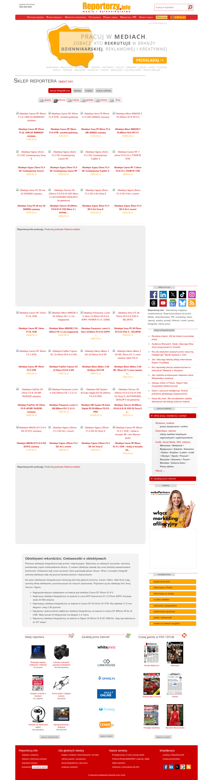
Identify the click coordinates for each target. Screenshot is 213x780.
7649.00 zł (95, 450)
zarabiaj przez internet (165, 478)
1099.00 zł (31, 212)
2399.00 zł (31, 373)
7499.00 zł (63, 412)
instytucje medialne (69, 767)
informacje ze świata (164, 593)
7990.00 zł (63, 450)
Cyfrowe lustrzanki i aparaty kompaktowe (61, 664)
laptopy (77, 90)
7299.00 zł (31, 139)
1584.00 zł (128, 377)
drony (117, 100)
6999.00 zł (31, 415)
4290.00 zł (95, 212)
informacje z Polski (163, 587)
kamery (103, 100)
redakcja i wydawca (30, 755)
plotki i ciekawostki (163, 617)
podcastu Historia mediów (67, 229)
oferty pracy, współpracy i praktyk (170, 415)
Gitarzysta (175, 665)
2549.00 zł (63, 335)
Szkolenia (162, 17)
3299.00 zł (128, 415)
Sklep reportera (118, 763)
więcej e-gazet (163, 737)
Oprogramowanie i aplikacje (61, 727)
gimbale (89, 100)
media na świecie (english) (167, 623)
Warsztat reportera (75, 17)
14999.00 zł (95, 415)
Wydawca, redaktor (164, 423)
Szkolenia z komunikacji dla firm (125, 767)
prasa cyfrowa (104, 90)
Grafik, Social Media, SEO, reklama (172, 442)
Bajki (147, 759)
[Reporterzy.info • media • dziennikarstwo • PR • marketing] (106, 10)
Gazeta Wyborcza (151, 665)
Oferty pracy (146, 17)
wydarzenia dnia (162, 581)
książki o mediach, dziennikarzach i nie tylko (80, 755)
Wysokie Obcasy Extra (175, 728)
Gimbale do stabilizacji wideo (38, 727)
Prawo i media (110, 17)
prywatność (26, 767)
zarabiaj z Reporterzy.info (173, 755)
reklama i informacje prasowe (34, 759)
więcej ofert (106, 736)
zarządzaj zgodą (40, 767)
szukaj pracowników (171, 759)
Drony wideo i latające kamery (61, 696)
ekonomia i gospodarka (165, 605)
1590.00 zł (63, 373)
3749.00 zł (95, 136)
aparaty (47, 100)
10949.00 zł (31, 335)
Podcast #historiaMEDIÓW (123, 759)
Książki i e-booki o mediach (38, 696)
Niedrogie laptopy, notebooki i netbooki (38, 664)
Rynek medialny (54, 17)
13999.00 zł (127, 136)
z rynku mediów (161, 599)
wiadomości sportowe (164, 611)
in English (179, 17)
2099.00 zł (128, 335)
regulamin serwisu (29, 763)
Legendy (140, 759)
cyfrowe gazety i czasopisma (73, 759)
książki (88, 90)
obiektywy (60, 100)
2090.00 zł (31, 174)
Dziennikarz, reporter (165, 431)
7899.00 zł (128, 174)
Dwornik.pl (94, 775)
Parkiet (175, 697)
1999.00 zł (95, 338)
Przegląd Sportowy (152, 728)
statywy (75, 100)
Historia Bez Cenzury (152, 697)
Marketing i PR (128, 17)
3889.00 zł (63, 216)
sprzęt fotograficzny (60, 90)
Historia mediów (35, 17)
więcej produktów (49, 737)
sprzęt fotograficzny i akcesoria (74, 763)
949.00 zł (63, 136)
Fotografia (95, 17)
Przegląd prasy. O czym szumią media (128, 755)
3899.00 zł (95, 373)
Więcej (158, 470)
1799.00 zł (31, 450)
